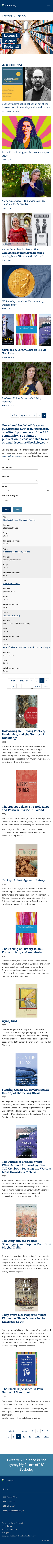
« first (15, 416)
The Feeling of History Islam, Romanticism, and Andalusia (22, 950)
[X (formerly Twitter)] (4, 1485)
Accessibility (7, 1526)
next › (38, 687)
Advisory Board (9, 1501)
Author (5, 476)
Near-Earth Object (11, 583)
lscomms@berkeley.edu (31, 442)
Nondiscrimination (9, 1529)
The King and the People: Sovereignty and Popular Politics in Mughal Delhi (26, 1244)
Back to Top (46, 1540)
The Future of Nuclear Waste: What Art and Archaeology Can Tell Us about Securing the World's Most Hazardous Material (26, 1167)
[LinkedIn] (9, 1485)
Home (5, 1489)
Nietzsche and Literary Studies (16, 551)
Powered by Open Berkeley (12, 1523)
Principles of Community (13, 1510)
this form (42, 439)
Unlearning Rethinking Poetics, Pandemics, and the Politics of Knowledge (23, 734)
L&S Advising (9, 1506)
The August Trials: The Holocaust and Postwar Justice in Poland (25, 808)
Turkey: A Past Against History (23, 880)
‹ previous (26, 416)
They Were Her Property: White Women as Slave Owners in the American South (24, 1318)
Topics (5, 486)
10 (25, 1437)
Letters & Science (14, 16)
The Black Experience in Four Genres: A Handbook (22, 1390)
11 (31, 1437)
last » (47, 687)
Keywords (7, 467)
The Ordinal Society (11, 615)
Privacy (5, 1533)
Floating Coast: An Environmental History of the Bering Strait (25, 1091)
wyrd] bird (9, 1021)
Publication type (10, 495)
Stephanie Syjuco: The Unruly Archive (19, 520)
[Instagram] (14, 1485)
